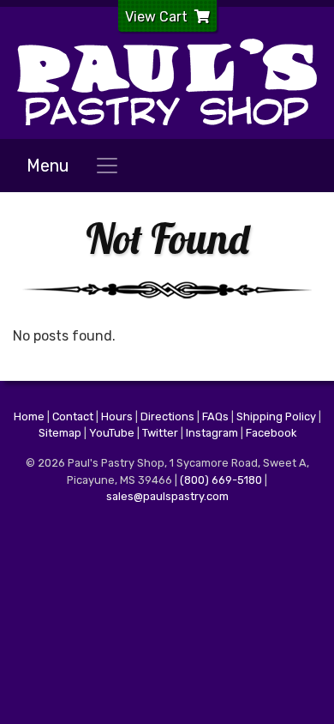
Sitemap (60, 432)
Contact (72, 416)
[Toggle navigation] (107, 165)
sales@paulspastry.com (167, 496)
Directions (167, 416)
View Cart (156, 17)
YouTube (111, 432)
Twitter (160, 432)
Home (29, 416)
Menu (48, 165)
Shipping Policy (276, 416)
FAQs (215, 416)
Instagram (212, 432)
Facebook (271, 432)
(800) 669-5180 (221, 480)
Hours (117, 416)
